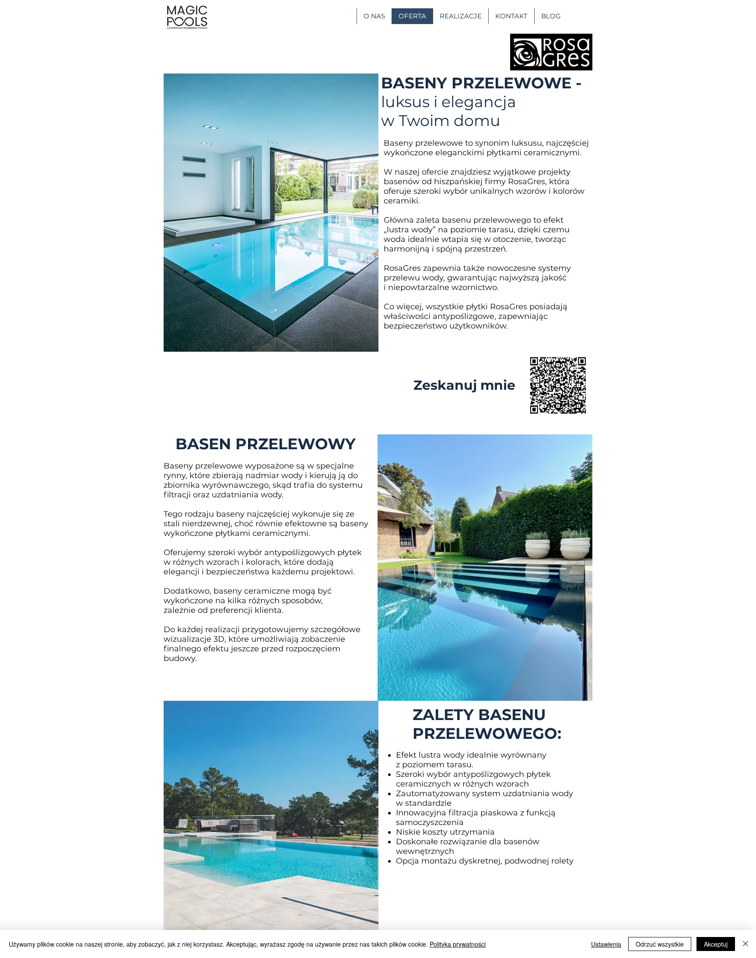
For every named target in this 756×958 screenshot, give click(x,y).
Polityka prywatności (458, 944)
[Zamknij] (745, 944)
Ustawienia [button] (606, 944)
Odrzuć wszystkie (660, 944)
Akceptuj (716, 944)
